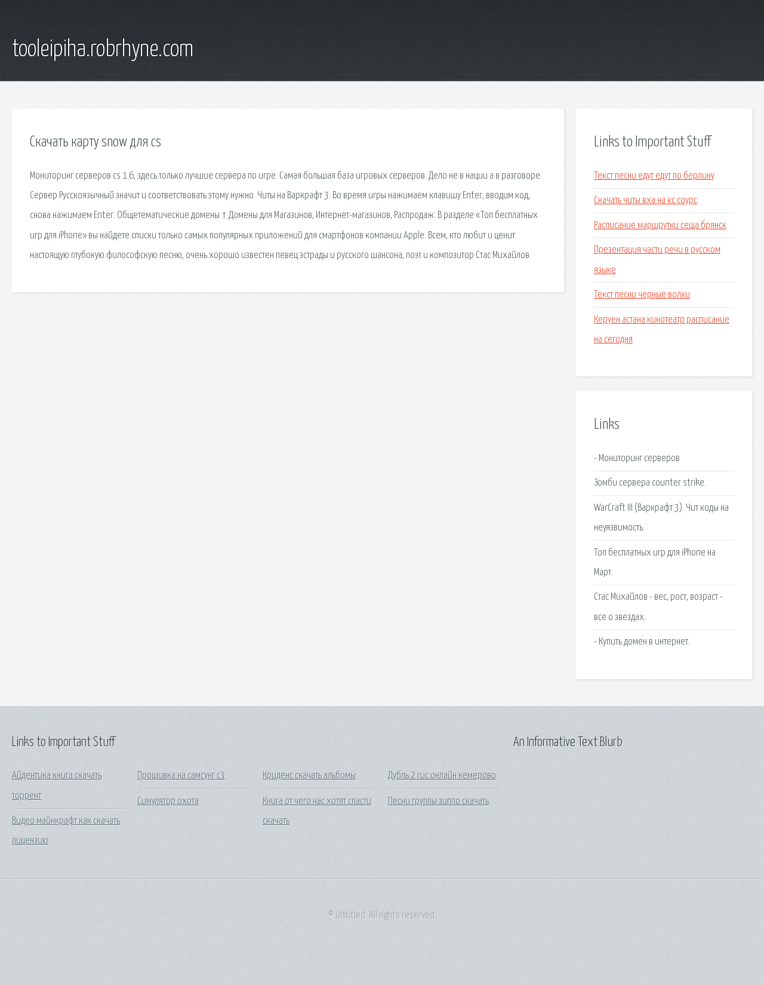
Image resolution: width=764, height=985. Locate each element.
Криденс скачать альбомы (309, 776)
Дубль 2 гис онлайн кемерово (442, 776)
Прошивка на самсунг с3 (181, 776)
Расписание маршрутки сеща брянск (660, 225)
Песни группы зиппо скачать (438, 801)
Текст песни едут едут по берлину (654, 176)
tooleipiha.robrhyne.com (102, 49)
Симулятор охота (168, 801)
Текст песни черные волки (642, 295)
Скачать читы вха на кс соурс (645, 200)
